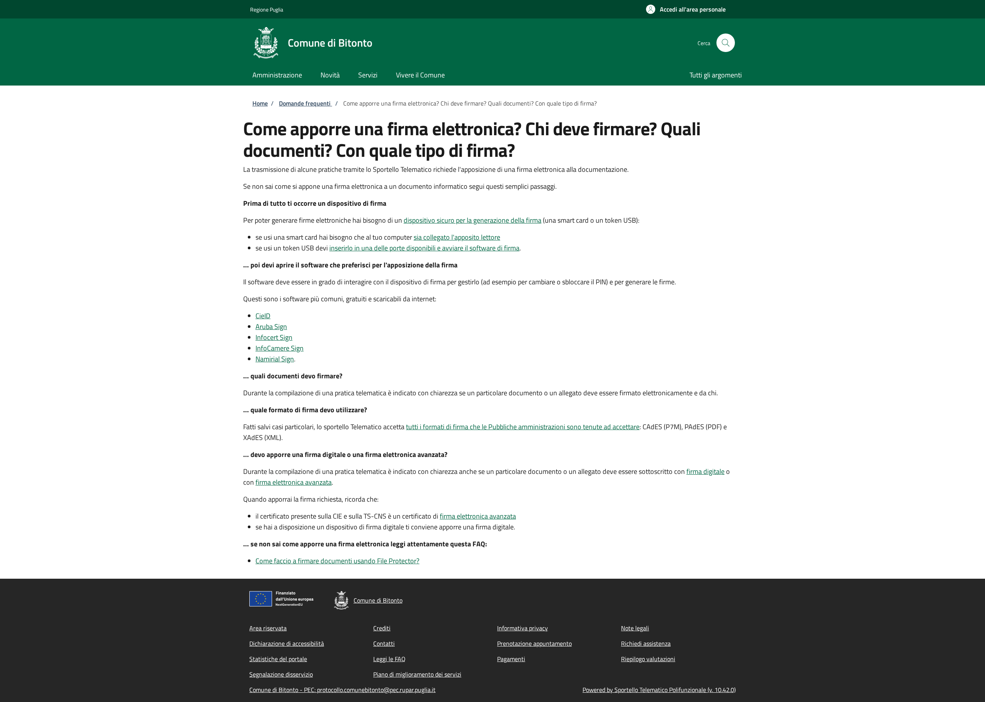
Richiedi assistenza (646, 643)
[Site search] (725, 43)
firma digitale (705, 471)
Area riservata (268, 628)
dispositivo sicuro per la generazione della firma (472, 220)
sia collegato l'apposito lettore (457, 237)
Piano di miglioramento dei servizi (417, 674)
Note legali (635, 628)
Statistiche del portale (278, 658)
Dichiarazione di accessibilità (286, 643)
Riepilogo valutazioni (648, 658)
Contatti (384, 643)
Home (260, 103)
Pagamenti (511, 658)
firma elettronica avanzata (293, 482)
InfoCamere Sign (279, 348)
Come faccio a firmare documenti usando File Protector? (337, 561)
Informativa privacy (522, 628)
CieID (262, 316)
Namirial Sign (274, 359)
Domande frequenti (305, 103)
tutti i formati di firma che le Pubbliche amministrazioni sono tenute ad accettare (522, 427)
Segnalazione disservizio (281, 674)
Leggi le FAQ (389, 658)
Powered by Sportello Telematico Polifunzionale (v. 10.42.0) (659, 689)
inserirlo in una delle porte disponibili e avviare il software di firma (424, 248)
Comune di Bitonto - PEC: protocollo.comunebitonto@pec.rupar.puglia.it (342, 689)
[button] (686, 9)
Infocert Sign (273, 337)
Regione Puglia (266, 9)
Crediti (382, 628)
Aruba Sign (271, 326)
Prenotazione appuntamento (534, 643)
